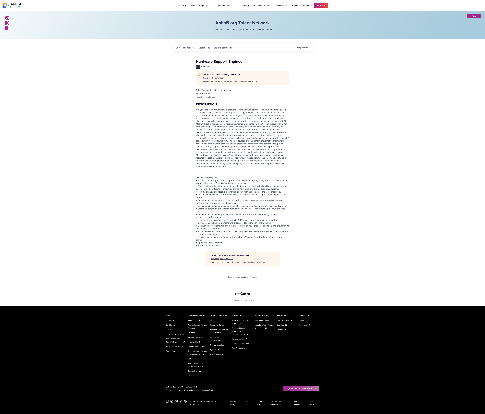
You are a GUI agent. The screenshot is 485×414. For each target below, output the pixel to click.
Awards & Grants (261, 5)
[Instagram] (7, 18)
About (181, 5)
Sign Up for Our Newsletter (299, 388)
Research (243, 5)
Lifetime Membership (196, 346)
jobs (204, 47)
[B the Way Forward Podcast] (185, 401)
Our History (170, 325)
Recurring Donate (217, 325)
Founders (192, 332)
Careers (169, 351)
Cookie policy (248, 300)
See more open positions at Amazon (242, 277)
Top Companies (238, 348)
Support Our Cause (223, 5)
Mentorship (192, 320)
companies (223, 47)
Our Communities (217, 345)
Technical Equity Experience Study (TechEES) (238, 331)
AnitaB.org (194, 404)
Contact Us (303, 320)
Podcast (280, 329)
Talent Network (194, 337)
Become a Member (300, 5)
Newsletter (303, 325)
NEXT (190, 359)
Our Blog (280, 325)
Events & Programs (199, 5)
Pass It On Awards (262, 320)
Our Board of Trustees (175, 334)
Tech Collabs (193, 371)
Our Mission (170, 320)
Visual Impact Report (240, 343)
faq (474, 16)
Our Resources (283, 320)
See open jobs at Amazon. (213, 78)
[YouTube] (176, 401)
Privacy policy (237, 300)
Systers (213, 349)
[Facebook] (7, 23)
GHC (190, 375)
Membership (193, 342)
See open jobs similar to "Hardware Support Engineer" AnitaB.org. (230, 81)
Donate (213, 320)
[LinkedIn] (7, 28)
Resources (280, 5)
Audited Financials (173, 346)
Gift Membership (216, 354)
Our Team (169, 329)
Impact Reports (238, 339)
